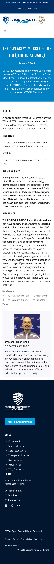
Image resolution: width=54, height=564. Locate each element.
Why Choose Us (16, 469)
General (10, 291)
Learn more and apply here (34, 2)
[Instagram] (12, 505)
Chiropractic (14, 441)
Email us (12, 495)
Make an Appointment (20, 421)
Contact (8, 539)
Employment (14, 500)
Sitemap (16, 539)
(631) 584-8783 (15, 490)
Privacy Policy (26, 539)
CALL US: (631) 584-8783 (27, 9)
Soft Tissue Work (17, 450)
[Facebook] (6, 505)
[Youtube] (18, 505)
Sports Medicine (16, 446)
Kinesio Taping (15, 460)
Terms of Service (12, 545)
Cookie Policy (39, 539)
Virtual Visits (14, 464)
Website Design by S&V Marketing (33, 550)
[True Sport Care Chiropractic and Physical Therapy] (24, 20)
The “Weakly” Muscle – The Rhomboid (26, 295)
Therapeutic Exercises (19, 455)
